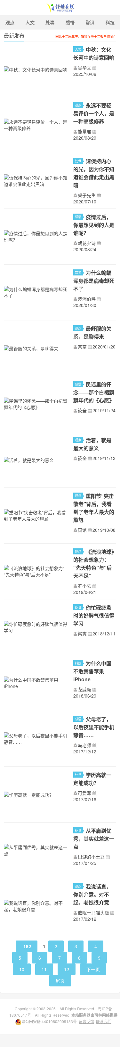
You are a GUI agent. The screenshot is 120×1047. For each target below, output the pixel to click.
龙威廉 (84, 689)
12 (66, 969)
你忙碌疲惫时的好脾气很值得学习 (93, 615)
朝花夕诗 (87, 243)
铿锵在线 (60, 7)
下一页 (93, 969)
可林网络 (102, 1015)
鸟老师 (84, 745)
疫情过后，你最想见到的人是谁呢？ (93, 225)
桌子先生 (87, 195)
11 (44, 969)
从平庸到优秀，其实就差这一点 (93, 838)
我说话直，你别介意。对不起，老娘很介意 (92, 894)
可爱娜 (84, 793)
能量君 (84, 131)
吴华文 (84, 67)
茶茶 (82, 346)
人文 (30, 22)
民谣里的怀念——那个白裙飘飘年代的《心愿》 (93, 392)
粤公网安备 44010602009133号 (49, 1021)
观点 (9, 22)
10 (21, 969)
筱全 (82, 410)
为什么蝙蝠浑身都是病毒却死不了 (93, 280)
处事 (49, 22)
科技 (78, 663)
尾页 (60, 980)
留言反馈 (86, 1021)
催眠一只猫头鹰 (93, 912)
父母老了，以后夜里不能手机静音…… (93, 727)
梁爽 (82, 633)
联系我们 (103, 1021)
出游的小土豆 (91, 856)
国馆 (82, 530)
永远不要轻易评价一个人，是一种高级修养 (93, 113)
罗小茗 (84, 585)
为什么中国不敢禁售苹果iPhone (92, 671)
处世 (78, 160)
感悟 (70, 22)
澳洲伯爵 (87, 299)
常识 (89, 22)
